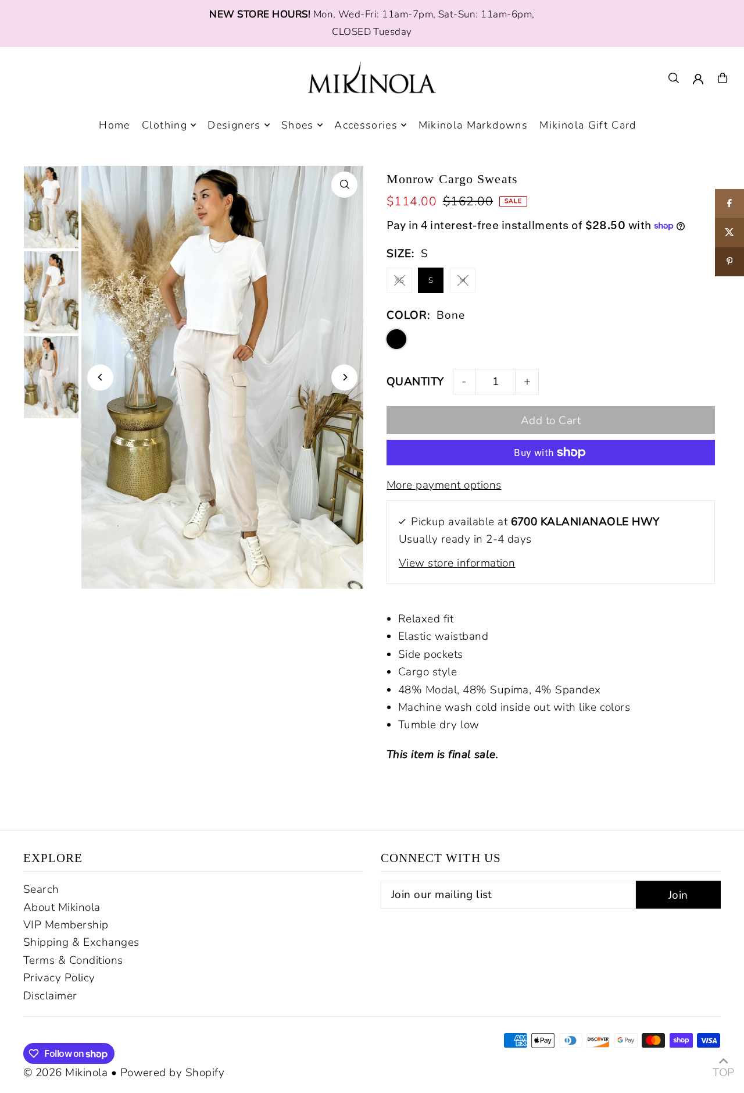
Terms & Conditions (73, 960)
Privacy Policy (59, 977)
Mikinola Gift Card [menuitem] (587, 125)
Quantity (415, 381)
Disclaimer (50, 995)
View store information (457, 563)
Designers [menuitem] (234, 125)
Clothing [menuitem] (164, 125)
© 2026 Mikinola (65, 1072)
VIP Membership (66, 924)
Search (41, 889)
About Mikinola (62, 907)
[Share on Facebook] (729, 203)
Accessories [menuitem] (366, 125)
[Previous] (100, 377)
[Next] (344, 377)
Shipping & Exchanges (81, 942)
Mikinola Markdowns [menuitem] (473, 125)
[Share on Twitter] (729, 232)
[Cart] (722, 78)
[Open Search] (673, 78)
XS (400, 280)
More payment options (444, 485)
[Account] (698, 79)
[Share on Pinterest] (729, 261)
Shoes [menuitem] (297, 125)
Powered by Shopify (172, 1072)
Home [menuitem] (114, 125)
